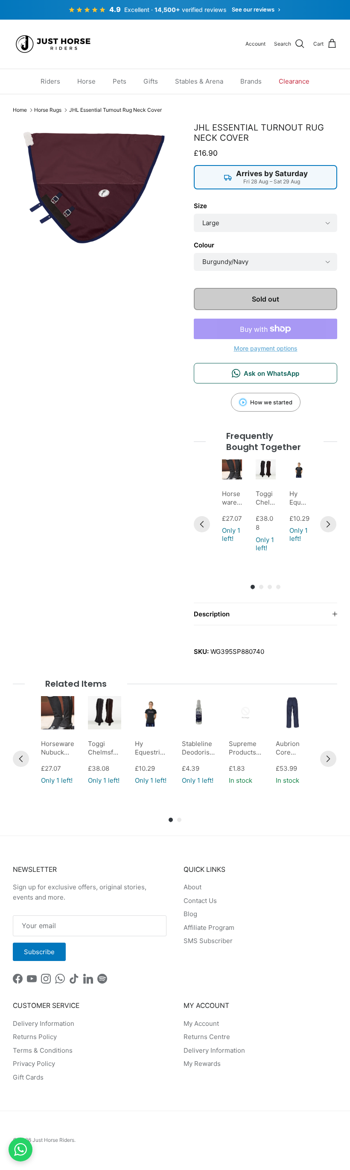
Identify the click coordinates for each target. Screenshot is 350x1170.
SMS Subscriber (208, 941)
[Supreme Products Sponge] (245, 712)
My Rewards (202, 1064)
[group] (232, 506)
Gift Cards (28, 1077)
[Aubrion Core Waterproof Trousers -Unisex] (292, 712)
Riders (50, 81)
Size (200, 206)
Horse (86, 81)
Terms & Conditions (43, 1050)
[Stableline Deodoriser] (198, 712)
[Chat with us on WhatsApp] (20, 1149)
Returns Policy (35, 1037)
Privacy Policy (34, 1064)
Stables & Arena (199, 81)
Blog (190, 914)
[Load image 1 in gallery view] (94, 187)
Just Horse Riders (53, 1140)
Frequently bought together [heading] (263, 441)
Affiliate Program (209, 927)
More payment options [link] (266, 348)
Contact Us (200, 901)
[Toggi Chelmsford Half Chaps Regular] (266, 469)
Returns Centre (207, 1037)
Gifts (150, 81)
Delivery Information (43, 1023)
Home (20, 110)
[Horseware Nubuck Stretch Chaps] (232, 469)
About (192, 887)
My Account (201, 1023)
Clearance (294, 81)
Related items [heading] (76, 683)
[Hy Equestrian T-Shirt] (299, 469)
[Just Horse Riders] (54, 44)
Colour (204, 245)
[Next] (328, 524)
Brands (251, 81)
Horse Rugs (47, 110)
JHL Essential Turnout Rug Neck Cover (115, 110)
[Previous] (202, 524)
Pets (119, 81)
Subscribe (39, 952)
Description (212, 614)
